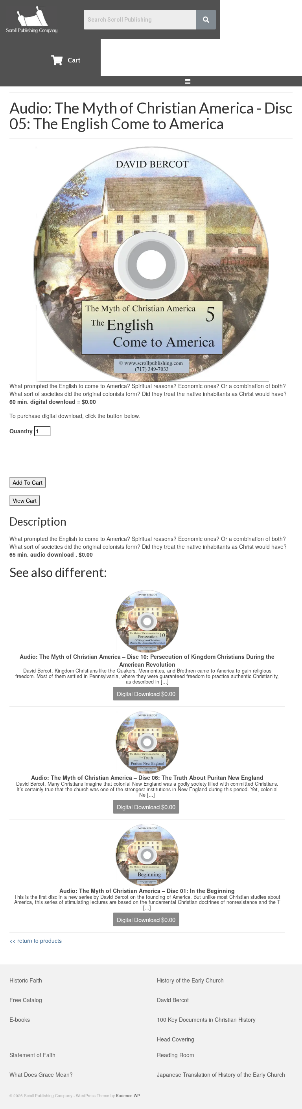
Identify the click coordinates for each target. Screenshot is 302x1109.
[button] (188, 81)
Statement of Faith (32, 1055)
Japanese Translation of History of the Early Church (221, 1074)
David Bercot (173, 1000)
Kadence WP (128, 1095)
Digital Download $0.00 (146, 693)
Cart (74, 60)
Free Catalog (25, 1000)
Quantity (21, 431)
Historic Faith (25, 980)
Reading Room (175, 1055)
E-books (19, 1019)
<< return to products (35, 940)
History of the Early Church (190, 980)
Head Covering (175, 1039)
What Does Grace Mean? (41, 1074)
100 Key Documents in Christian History (206, 1019)
